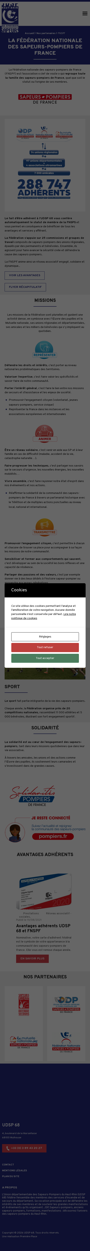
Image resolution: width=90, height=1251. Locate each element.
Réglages (45, 637)
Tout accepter (45, 658)
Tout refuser (45, 647)
